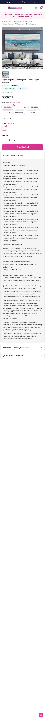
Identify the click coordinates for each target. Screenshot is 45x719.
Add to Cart (24, 147)
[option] (8, 107)
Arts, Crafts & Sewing (25, 21)
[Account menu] (36, 7)
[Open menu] (4, 7)
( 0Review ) (14, 86)
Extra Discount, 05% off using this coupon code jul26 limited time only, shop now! (23, 15)
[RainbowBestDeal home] (15, 8)
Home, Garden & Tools (9, 21)
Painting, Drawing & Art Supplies (12, 24)
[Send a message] (41, 715)
